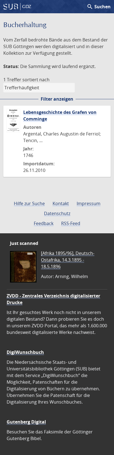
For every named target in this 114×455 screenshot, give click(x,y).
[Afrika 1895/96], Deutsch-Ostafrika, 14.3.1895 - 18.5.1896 (67, 260)
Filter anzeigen (57, 99)
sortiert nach (36, 80)
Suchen (99, 6)
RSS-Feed (70, 223)
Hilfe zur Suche (29, 203)
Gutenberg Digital (26, 422)
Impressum (88, 203)
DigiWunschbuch (25, 352)
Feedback (43, 223)
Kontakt (61, 203)
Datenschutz (57, 213)
